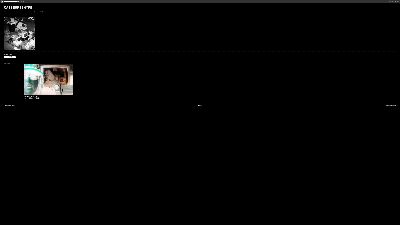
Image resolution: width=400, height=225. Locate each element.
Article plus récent (9, 105)
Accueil (200, 105)
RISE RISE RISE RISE (31, 96)
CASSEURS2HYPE (18, 8)
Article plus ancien (390, 105)
